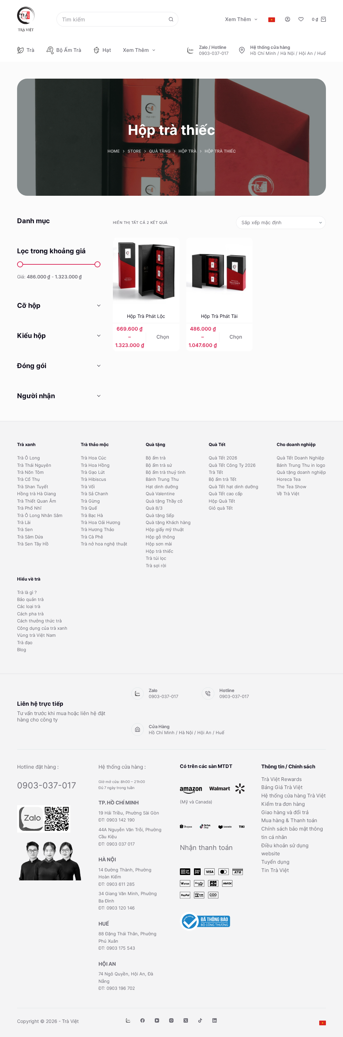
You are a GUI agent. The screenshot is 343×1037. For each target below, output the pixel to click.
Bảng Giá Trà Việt (281, 787)
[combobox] (110, 19)
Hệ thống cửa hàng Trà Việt (293, 795)
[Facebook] (142, 1020)
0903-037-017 (213, 53)
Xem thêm (238, 19)
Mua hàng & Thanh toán (289, 820)
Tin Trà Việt (275, 870)
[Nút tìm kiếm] (171, 19)
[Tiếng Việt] (271, 19)
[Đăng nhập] (287, 19)
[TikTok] (200, 1020)
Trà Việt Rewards (281, 779)
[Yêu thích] (300, 19)
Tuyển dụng (275, 862)
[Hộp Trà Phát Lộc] (146, 271)
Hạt (106, 50)
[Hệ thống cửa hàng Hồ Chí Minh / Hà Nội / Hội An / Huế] (241, 50)
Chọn (162, 337)
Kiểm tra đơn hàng (283, 804)
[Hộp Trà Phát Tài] (219, 271)
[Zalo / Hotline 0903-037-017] (190, 50)
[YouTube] (157, 1020)
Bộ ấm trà (68, 50)
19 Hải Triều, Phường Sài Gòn (128, 812)
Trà (30, 50)
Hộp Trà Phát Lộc (146, 316)
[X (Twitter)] (186, 1020)
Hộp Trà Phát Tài (219, 316)
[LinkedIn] (214, 1020)
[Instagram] (171, 1020)
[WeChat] (128, 1020)
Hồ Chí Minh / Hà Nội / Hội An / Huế (288, 53)
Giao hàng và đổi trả (284, 812)
